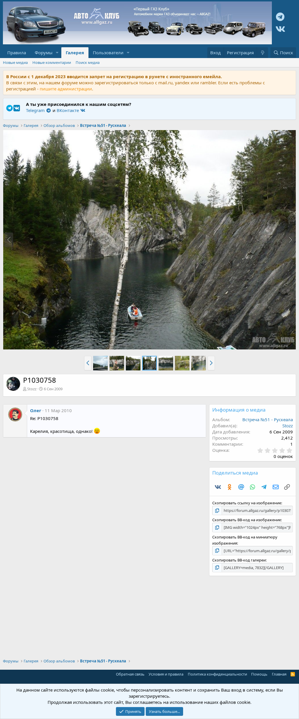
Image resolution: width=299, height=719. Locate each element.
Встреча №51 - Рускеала (267, 419)
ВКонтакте (68, 110)
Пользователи (108, 52)
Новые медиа (15, 62)
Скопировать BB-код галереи (239, 560)
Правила (16, 52)
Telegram (36, 110)
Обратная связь (130, 674)
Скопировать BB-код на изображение (246, 519)
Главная (279, 674)
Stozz (31, 388)
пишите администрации (66, 89)
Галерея (75, 52)
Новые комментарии (51, 62)
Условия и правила (166, 674)
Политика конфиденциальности (217, 674)
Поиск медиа (88, 62)
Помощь (259, 674)
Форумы (44, 52)
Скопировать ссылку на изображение (246, 502)
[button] (57, 52)
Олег (35, 410)
